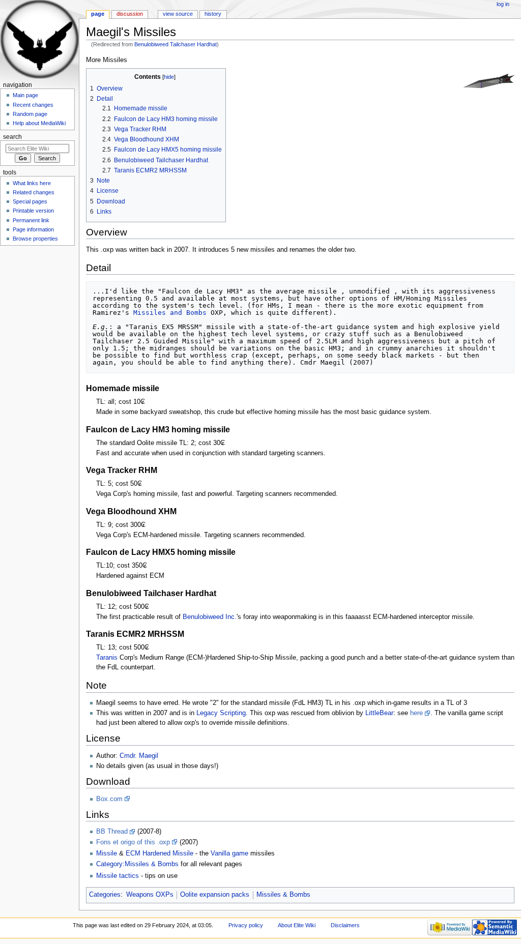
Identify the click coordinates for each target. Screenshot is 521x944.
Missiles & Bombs (283, 894)
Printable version (33, 211)
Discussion (130, 14)
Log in (503, 4)
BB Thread (112, 831)
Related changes (33, 192)
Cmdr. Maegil (139, 755)
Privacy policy (245, 925)
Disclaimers (345, 925)
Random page (30, 114)
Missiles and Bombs (170, 312)
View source (178, 14)
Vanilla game (229, 853)
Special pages (30, 201)
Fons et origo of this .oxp (133, 842)
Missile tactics (117, 875)
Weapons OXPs (149, 894)
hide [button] (169, 77)
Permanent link (31, 220)
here (416, 713)
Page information (33, 229)
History (213, 14)
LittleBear (379, 713)
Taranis (107, 657)
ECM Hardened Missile (159, 853)
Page (97, 14)
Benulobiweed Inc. (210, 617)
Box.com (109, 799)
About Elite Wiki (296, 925)
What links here (32, 183)
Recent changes (33, 105)
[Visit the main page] (39, 39)
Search (12, 137)
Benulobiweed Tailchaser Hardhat (175, 44)
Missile (106, 853)
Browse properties (35, 238)
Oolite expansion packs (214, 894)
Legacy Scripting (221, 713)
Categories (105, 894)
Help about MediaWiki (39, 123)
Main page (25, 95)
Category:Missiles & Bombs (137, 864)
